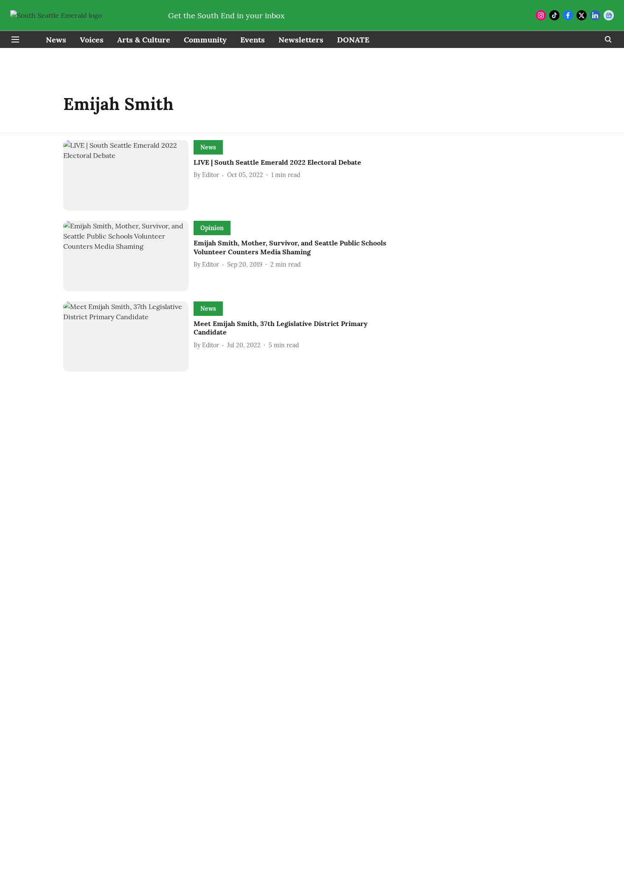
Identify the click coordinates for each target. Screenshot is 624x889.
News (56, 40)
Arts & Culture (143, 40)
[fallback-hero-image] (128, 175)
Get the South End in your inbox (226, 15)
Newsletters (300, 40)
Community (205, 40)
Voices (92, 40)
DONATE (353, 40)
